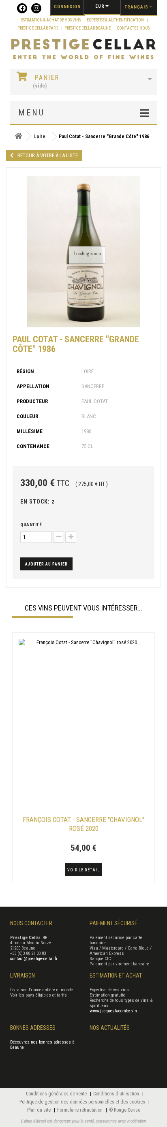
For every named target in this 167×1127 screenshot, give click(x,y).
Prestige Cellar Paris (38, 28)
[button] (16, 758)
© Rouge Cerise (124, 1110)
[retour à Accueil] (18, 136)
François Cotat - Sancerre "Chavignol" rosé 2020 (83, 823)
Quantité (31, 524)
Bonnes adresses (33, 1028)
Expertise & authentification (116, 20)
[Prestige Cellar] (83, 49)
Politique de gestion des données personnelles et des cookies (82, 1102)
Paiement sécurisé (113, 923)
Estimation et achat (116, 975)
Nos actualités (110, 1028)
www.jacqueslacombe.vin (113, 1011)
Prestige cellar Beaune (87, 28)
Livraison (22, 975)
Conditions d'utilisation (116, 1094)
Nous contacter (31, 923)
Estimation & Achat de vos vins (51, 20)
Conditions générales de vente (57, 1094)
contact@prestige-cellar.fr (34, 958)
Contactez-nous (133, 28)
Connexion (67, 6)
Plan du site (39, 1110)
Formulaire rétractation (80, 1110)
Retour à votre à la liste (47, 155)
